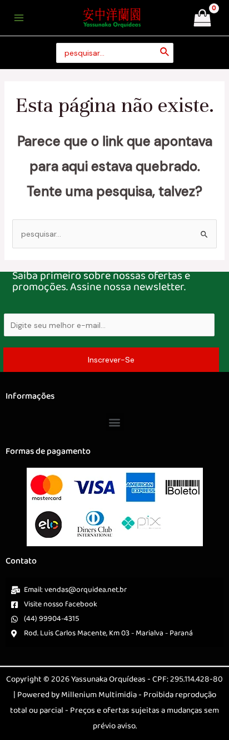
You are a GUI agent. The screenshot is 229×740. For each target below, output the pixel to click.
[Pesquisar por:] (114, 234)
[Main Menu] (19, 18)
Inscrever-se (111, 360)
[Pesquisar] (165, 53)
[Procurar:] (115, 53)
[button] (115, 422)
